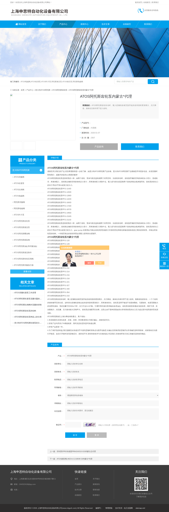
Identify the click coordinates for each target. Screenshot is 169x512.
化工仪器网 (128, 508)
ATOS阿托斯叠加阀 (22, 234)
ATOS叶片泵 (19, 215)
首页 (22, 90)
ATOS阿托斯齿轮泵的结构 (25, 311)
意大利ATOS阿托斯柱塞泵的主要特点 (28, 323)
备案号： (99, 508)
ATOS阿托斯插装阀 (22, 240)
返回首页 (138, 2)
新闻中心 (84, 24)
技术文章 (106, 24)
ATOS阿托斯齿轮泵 (59, 90)
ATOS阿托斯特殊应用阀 (24, 259)
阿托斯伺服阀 (19, 202)
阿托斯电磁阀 (19, 208)
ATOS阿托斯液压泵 (22, 227)
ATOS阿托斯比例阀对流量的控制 (28, 305)
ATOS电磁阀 (19, 196)
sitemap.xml (140, 508)
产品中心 (63, 24)
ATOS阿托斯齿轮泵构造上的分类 (28, 317)
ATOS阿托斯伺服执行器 (24, 265)
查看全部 (27, 271)
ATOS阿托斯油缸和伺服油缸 (25, 246)
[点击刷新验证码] (89, 425)
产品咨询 (99, 146)
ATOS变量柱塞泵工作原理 (25, 293)
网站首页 (22, 24)
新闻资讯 (96, 484)
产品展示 (78, 484)
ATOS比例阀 (19, 189)
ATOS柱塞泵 (19, 183)
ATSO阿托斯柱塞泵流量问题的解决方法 (28, 299)
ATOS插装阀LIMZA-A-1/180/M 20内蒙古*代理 (74, 459)
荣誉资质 (96, 490)
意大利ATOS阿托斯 (42, 90)
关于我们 (42, 24)
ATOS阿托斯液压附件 (23, 252)
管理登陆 (108, 508)
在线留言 (146, 2)
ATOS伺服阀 (19, 177)
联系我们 (155, 2)
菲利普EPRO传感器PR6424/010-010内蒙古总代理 (76, 451)
